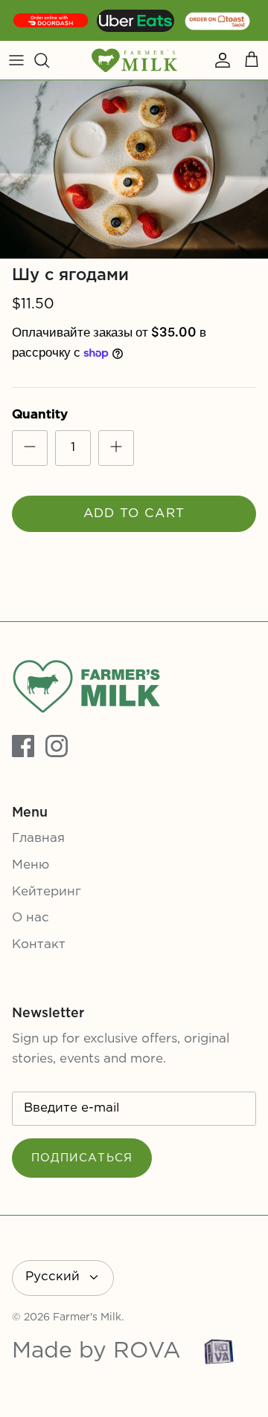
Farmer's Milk (87, 1317)
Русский (52, 1277)
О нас (30, 918)
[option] (134, 169)
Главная (38, 838)
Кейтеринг (46, 892)
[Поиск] (49, 60)
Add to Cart (134, 513)
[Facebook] (23, 746)
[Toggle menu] (16, 60)
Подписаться (82, 1158)
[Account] (218, 60)
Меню (30, 865)
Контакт (39, 944)
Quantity (40, 415)
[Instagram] (56, 746)
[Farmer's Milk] (134, 60)
